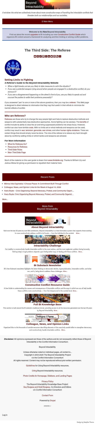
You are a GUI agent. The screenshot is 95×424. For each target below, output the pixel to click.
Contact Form (47, 395)
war (23, 130)
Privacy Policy (47, 381)
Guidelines (30, 365)
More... (5, 199)
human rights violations (69, 130)
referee (73, 102)
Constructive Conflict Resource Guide (47, 284)
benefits (83, 121)
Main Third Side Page (17, 152)
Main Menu (47, 21)
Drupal (52, 400)
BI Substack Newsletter (47, 265)
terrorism (29, 130)
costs (31, 127)
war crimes (46, 130)
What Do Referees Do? (17, 144)
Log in (4, 415)
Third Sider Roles (15, 149)
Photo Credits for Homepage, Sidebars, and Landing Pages (47, 375)
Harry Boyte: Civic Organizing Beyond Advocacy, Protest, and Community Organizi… (39, 194)
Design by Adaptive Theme (85, 422)
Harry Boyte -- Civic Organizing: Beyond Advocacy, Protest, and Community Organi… (39, 190)
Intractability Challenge (47, 245)
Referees (8, 119)
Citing (34, 370)
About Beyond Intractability (47, 227)
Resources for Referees (17, 146)
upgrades (34, 34)
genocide (37, 130)
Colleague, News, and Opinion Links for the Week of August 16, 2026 (32, 187)
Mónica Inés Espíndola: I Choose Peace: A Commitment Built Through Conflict (36, 183)
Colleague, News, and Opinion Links (47, 324)
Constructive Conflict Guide (69, 34)
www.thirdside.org (55, 160)
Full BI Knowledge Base (48, 304)
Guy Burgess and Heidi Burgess (37, 387)
